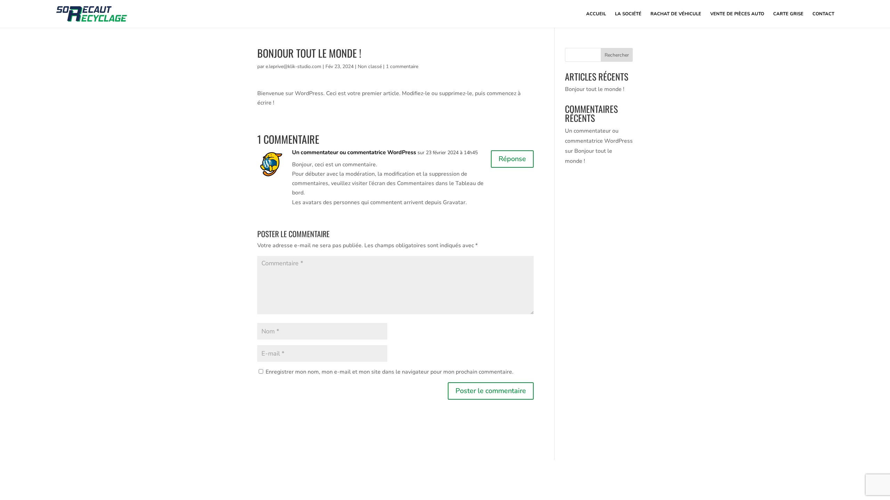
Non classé (370, 66)
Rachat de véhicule (675, 14)
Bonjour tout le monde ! (594, 89)
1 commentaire (402, 66)
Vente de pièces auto (737, 14)
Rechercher (617, 55)
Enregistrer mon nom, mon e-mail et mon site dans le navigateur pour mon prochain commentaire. (389, 372)
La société (628, 14)
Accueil (596, 14)
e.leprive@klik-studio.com (293, 66)
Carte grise (788, 14)
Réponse (512, 159)
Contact (823, 14)
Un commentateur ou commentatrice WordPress (354, 152)
